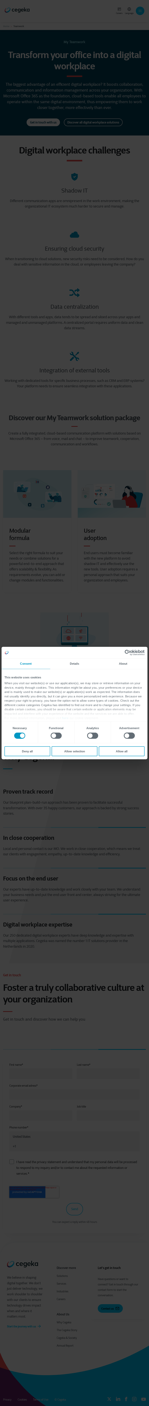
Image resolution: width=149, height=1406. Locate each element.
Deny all (27, 751)
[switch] (56, 736)
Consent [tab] (26, 663)
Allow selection (74, 751)
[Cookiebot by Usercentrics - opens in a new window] (128, 653)
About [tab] (123, 663)
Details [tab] (74, 663)
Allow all (121, 751)
